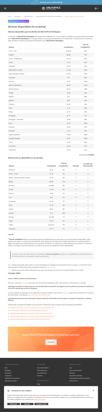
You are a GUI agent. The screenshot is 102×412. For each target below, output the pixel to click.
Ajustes (27, 404)
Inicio (9, 16)
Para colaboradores (43, 368)
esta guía (66, 293)
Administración (28, 16)
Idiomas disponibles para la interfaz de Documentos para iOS (30, 313)
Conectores (8, 375)
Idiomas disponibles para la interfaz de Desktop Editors (28, 310)
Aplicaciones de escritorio (12, 378)
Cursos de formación (75, 370)
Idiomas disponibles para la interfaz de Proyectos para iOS (29, 319)
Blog (38, 384)
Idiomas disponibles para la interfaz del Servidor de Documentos (32, 308)
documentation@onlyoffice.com (39, 295)
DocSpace (8, 370)
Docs (6, 368)
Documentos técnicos (75, 375)
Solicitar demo (73, 381)
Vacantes (39, 375)
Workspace (17, 16)
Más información (40, 399)
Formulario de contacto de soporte (79, 378)
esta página (25, 283)
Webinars (72, 373)
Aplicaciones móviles (11, 381)
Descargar (51, 342)
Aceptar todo (41, 404)
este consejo (51, 267)
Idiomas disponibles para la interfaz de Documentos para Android (32, 316)
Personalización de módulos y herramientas (49, 16)
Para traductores (42, 370)
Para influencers (42, 373)
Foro (70, 368)
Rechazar (13, 404)
